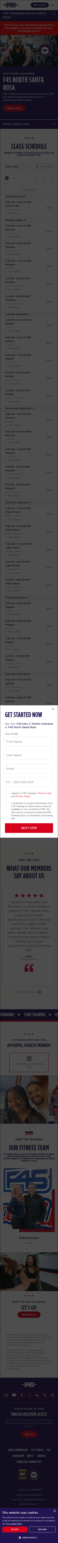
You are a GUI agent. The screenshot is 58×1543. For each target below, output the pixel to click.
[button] (29, 1537)
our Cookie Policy (14, 1523)
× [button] (54, 1511)
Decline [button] (42, 1529)
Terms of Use (44, 793)
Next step (29, 828)
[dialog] (29, 1525)
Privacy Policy (23, 796)
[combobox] (8, 782)
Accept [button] (15, 1529)
